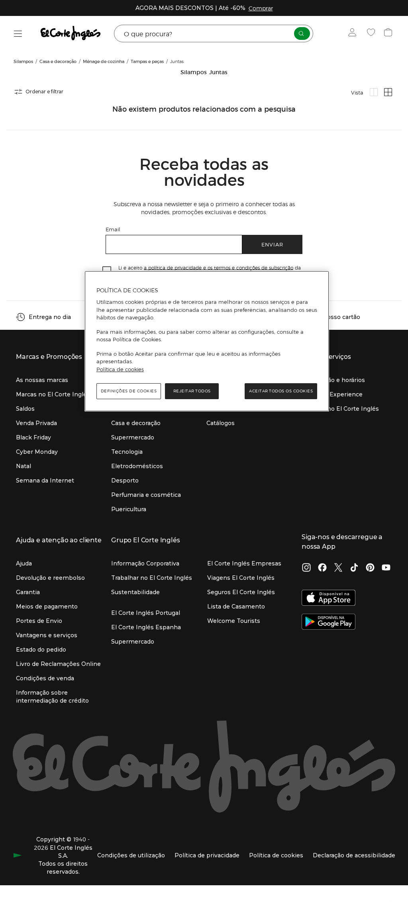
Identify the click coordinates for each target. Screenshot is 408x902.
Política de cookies (120, 369)
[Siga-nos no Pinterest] (370, 568)
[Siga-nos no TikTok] (354, 568)
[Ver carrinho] (389, 33)
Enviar (272, 244)
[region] (206, 341)
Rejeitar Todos (192, 391)
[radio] (374, 92)
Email (113, 229)
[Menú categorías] (18, 34)
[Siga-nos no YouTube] (386, 568)
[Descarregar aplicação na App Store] (328, 598)
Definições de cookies (129, 391)
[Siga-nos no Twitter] (338, 568)
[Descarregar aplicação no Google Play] (328, 622)
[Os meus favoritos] (372, 33)
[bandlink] (261, 8)
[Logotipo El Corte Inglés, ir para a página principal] (71, 33)
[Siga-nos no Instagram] (306, 568)
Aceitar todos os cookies (281, 391)
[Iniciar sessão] (354, 33)
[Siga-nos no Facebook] (322, 568)
